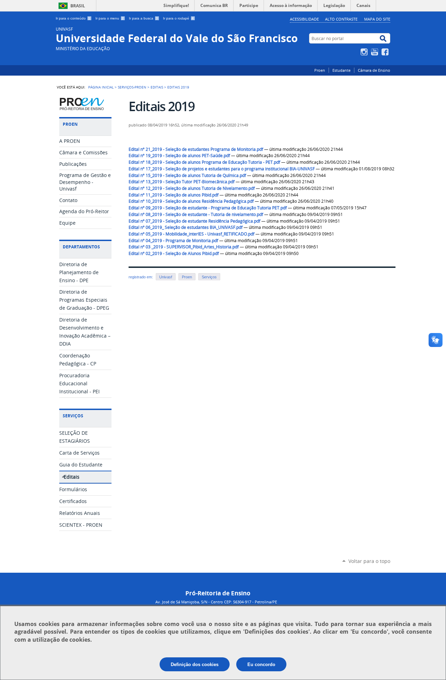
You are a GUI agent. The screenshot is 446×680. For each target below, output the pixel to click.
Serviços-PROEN (132, 87)
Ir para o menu (109, 18)
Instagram (365, 51)
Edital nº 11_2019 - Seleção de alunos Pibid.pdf (173, 195)
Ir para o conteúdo (73, 18)
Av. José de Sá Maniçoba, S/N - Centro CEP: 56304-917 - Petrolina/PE (216, 601)
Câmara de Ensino (374, 70)
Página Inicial (101, 87)
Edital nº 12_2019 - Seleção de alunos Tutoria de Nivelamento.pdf (192, 188)
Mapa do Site (377, 19)
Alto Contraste (341, 19)
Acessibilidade (304, 19)
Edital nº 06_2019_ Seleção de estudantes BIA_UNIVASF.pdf (186, 227)
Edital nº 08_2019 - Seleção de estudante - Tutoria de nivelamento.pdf (196, 214)
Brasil (77, 6)
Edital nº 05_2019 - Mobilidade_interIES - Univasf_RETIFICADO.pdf (191, 234)
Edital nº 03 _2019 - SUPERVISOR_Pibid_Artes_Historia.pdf (184, 247)
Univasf (165, 277)
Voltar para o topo (369, 561)
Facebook (386, 51)
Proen (319, 70)
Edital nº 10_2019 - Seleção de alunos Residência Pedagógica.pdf (191, 201)
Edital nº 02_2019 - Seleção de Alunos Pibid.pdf (174, 253)
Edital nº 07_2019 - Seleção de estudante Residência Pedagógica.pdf (194, 221)
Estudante (341, 70)
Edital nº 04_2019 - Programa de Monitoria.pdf (173, 241)
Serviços (209, 277)
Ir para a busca (143, 18)
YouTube (375, 51)
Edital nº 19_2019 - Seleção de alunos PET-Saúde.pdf (179, 156)
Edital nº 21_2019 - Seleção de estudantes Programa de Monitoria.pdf (196, 149)
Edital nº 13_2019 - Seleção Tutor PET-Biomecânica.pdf (181, 182)
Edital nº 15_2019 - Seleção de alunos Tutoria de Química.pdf (187, 175)
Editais (157, 87)
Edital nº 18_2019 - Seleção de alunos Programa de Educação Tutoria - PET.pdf (204, 162)
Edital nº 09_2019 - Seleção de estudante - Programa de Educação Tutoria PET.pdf (208, 208)
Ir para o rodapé (178, 18)
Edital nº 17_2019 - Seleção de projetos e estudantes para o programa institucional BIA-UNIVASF (222, 169)
